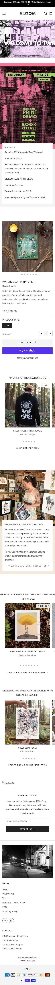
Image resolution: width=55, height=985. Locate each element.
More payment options (27, 358)
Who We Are (8, 894)
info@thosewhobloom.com (15, 936)
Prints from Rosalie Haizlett (26, 765)
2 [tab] (22, 274)
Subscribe (26, 829)
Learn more (20, 303)
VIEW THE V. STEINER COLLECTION (27, 566)
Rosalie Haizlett (8, 286)
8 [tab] (37, 665)
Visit (4, 898)
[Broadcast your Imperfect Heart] (27, 625)
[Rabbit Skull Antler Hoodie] (27, 405)
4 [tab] (27, 274)
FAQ (4, 907)
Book (7, 325)
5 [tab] (30, 274)
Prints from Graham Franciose (26, 672)
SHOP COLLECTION (26, 448)
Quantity (6, 334)
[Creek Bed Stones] (27, 722)
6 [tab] (33, 274)
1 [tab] (19, 274)
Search (5, 889)
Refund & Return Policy (13, 903)
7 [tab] (36, 274)
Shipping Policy (9, 911)
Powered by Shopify (27, 961)
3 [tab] (24, 274)
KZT (26, 969)
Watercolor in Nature (17, 282)
